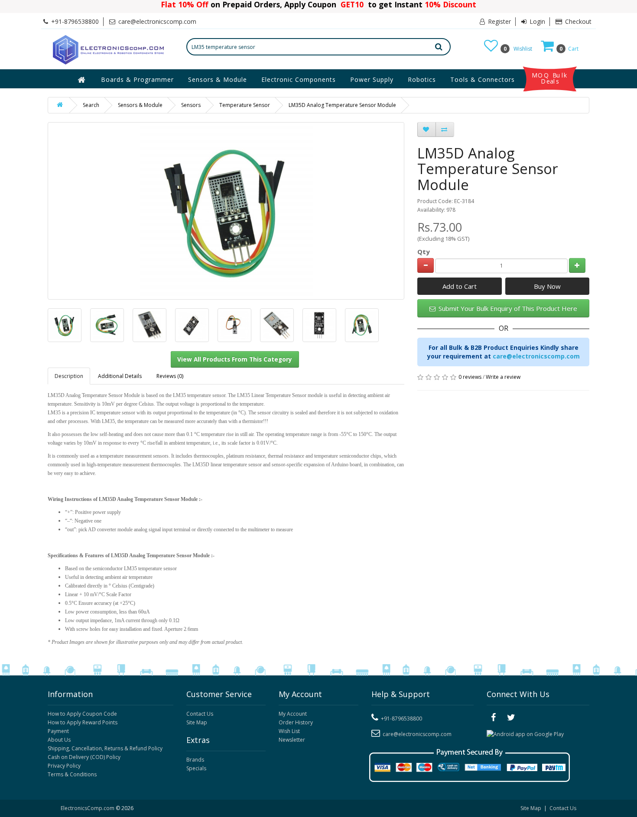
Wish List (289, 731)
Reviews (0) (169, 376)
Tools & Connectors (482, 79)
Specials (196, 768)
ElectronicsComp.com (88, 808)
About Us (59, 739)
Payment (58, 731)
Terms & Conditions (72, 774)
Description (69, 376)
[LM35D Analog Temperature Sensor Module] (64, 325)
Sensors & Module (217, 79)
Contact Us (199, 713)
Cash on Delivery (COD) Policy (84, 757)
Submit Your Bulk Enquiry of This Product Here (507, 308)
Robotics (422, 79)
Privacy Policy (64, 765)
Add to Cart (459, 286)
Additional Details (120, 376)
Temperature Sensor (244, 105)
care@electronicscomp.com (536, 356)
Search (91, 105)
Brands (195, 759)
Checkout (577, 21)
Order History (296, 722)
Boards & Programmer (137, 79)
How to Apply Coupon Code (82, 713)
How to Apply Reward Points (82, 722)
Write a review (503, 377)
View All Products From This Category (234, 359)
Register (498, 21)
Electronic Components (298, 79)
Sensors (191, 105)
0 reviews (469, 377)
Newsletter (292, 739)
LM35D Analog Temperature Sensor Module (342, 105)
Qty (423, 251)
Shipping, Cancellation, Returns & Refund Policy (105, 748)
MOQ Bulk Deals (550, 78)
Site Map (196, 722)
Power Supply (371, 79)
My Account (293, 713)
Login (536, 21)
